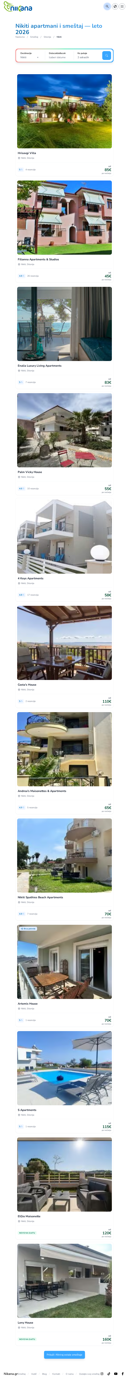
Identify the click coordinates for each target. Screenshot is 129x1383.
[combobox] (30, 57)
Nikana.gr (11, 1374)
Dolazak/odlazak (57, 53)
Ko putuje (82, 53)
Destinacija (26, 53)
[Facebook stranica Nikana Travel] (122, 1373)
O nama (69, 1373)
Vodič (33, 1373)
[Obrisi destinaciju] (39, 57)
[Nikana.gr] (18, 6)
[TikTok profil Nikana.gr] (108, 1373)
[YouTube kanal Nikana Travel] (115, 1373)
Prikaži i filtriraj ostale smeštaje (64, 1354)
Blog (44, 1373)
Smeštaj (21, 1373)
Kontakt (56, 1373)
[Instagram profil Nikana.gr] (101, 1373)
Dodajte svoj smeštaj (89, 1373)
